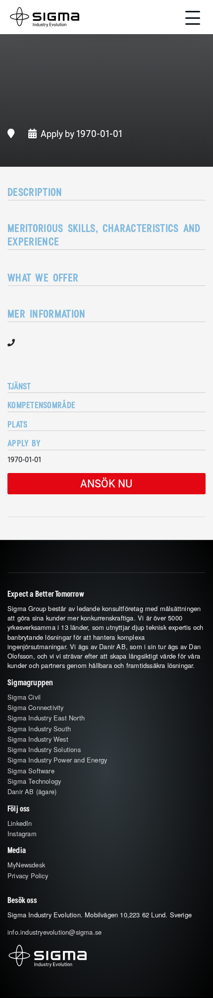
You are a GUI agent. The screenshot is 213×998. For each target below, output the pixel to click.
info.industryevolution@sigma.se (54, 932)
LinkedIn (19, 823)
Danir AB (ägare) (31, 791)
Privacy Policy (27, 875)
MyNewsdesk (26, 864)
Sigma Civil (24, 697)
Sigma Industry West (37, 739)
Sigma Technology (34, 781)
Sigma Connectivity (35, 707)
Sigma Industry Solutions (44, 749)
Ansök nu (106, 483)
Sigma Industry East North (46, 717)
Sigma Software (30, 770)
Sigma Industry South (39, 728)
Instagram (22, 833)
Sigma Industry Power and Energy (57, 759)
